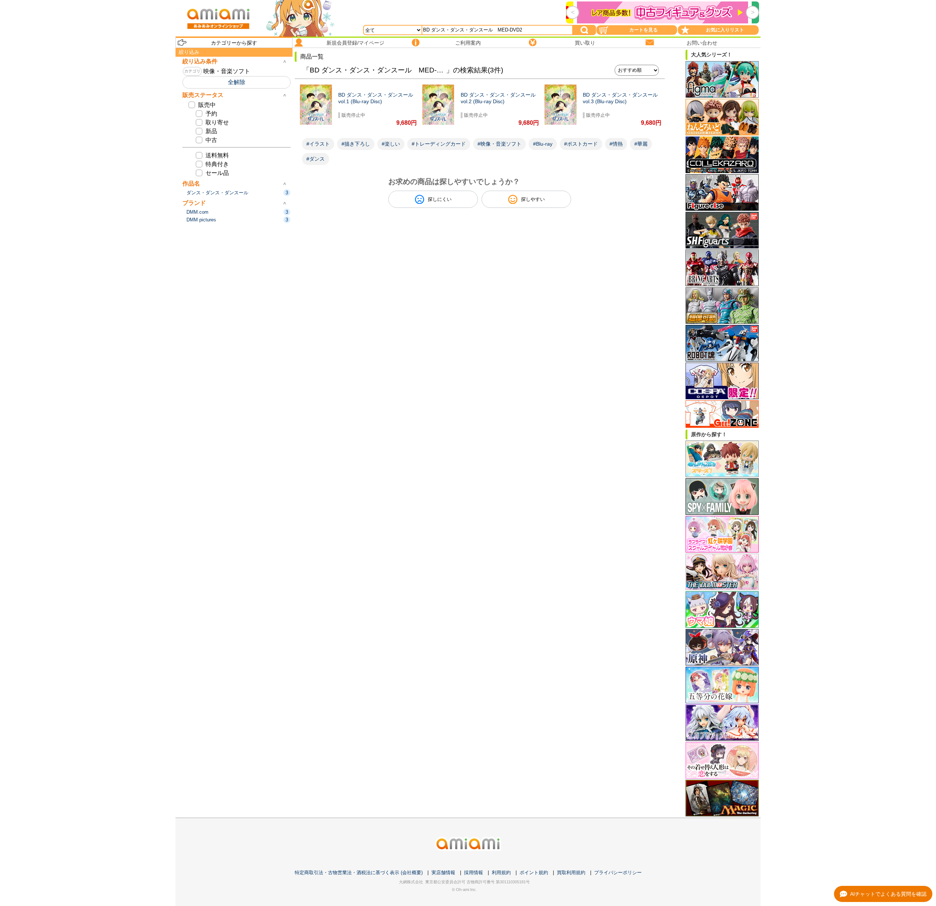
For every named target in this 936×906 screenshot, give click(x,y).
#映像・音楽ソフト (499, 144)
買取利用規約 (571, 872)
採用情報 (473, 872)
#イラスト (318, 144)
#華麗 (641, 144)
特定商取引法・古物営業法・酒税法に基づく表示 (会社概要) (359, 872)
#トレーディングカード (439, 144)
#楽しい (391, 144)
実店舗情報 (443, 872)
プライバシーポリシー (618, 872)
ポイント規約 (534, 872)
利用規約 (501, 872)
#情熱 (616, 144)
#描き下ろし (355, 144)
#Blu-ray (542, 144)
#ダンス (315, 159)
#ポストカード (581, 144)
